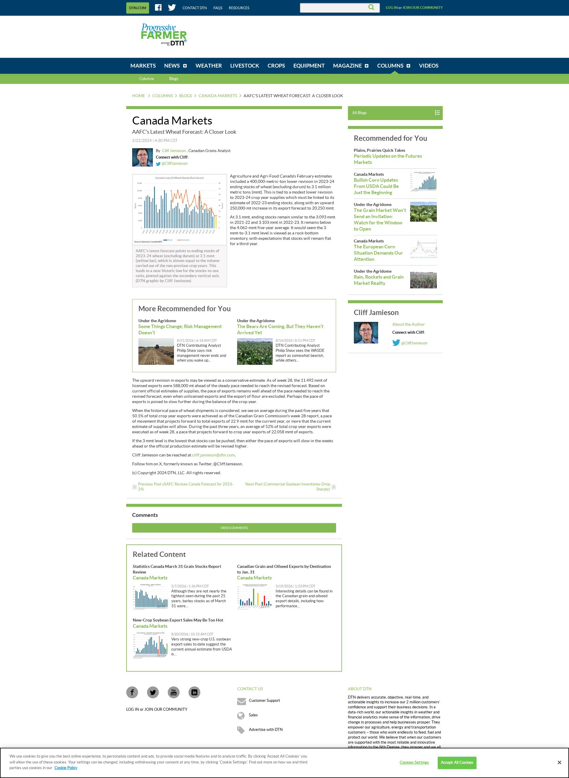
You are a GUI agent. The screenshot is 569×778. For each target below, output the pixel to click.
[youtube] (174, 692)
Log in (392, 7)
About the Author (408, 324)
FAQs (217, 8)
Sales (253, 715)
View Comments (234, 528)
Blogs (185, 96)
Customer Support (264, 701)
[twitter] (153, 692)
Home (138, 96)
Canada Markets (218, 96)
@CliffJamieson (174, 164)
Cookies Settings (414, 763)
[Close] (559, 762)
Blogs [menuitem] (173, 79)
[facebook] (132, 692)
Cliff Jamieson (174, 151)
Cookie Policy (66, 768)
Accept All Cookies (457, 763)
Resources (239, 8)
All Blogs (359, 113)
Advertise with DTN (266, 730)
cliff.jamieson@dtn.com (213, 455)
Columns (146, 79)
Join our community (422, 7)
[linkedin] (194, 692)
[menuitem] (143, 66)
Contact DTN (195, 8)
